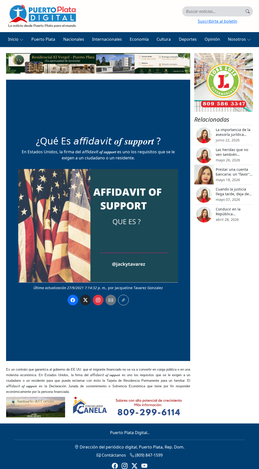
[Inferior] (98, 407)
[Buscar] (247, 11)
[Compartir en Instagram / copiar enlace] (98, 300)
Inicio (13, 39)
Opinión (212, 39)
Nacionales (73, 39)
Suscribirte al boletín (217, 21)
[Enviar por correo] (110, 300)
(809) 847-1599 (148, 455)
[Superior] (98, 63)
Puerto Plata (43, 39)
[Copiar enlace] (123, 300)
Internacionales (107, 39)
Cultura (164, 39)
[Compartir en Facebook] (73, 300)
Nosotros (237, 39)
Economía (139, 39)
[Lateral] (223, 82)
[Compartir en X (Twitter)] (85, 300)
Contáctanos (113, 455)
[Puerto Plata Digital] (42, 16)
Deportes (188, 39)
